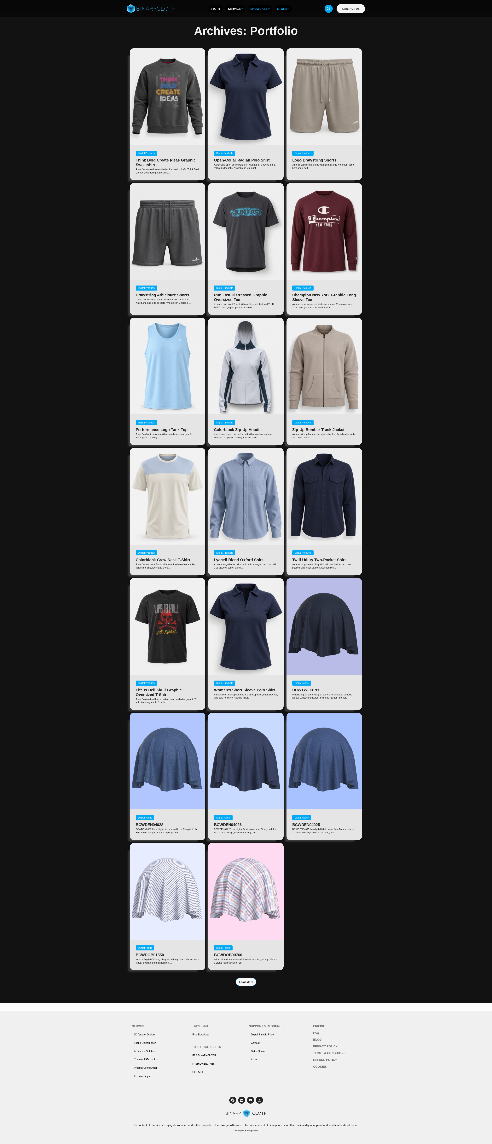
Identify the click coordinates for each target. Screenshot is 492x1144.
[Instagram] (259, 1100)
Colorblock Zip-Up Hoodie (238, 430)
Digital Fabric (302, 683)
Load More (246, 981)
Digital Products (146, 153)
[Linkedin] (241, 1100)
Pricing (319, 1026)
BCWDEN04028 (149, 825)
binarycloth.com (230, 1125)
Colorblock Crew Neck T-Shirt (163, 560)
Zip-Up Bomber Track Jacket (318, 430)
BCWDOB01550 (150, 955)
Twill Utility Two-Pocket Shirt (319, 560)
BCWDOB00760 (228, 955)
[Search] (329, 9)
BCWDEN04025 (306, 825)
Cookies (320, 1066)
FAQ (316, 1032)
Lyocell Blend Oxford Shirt (238, 560)
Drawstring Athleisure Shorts (162, 295)
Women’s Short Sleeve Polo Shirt (244, 690)
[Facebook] (232, 1100)
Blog (317, 1039)
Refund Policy (325, 1060)
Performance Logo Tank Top (162, 430)
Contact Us (351, 8)
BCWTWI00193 (305, 690)
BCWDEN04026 (228, 825)
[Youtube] (250, 1100)
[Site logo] (151, 8)
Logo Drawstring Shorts (314, 160)
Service (138, 1026)
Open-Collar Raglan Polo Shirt (242, 160)
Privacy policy (325, 1046)
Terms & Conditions (329, 1053)
